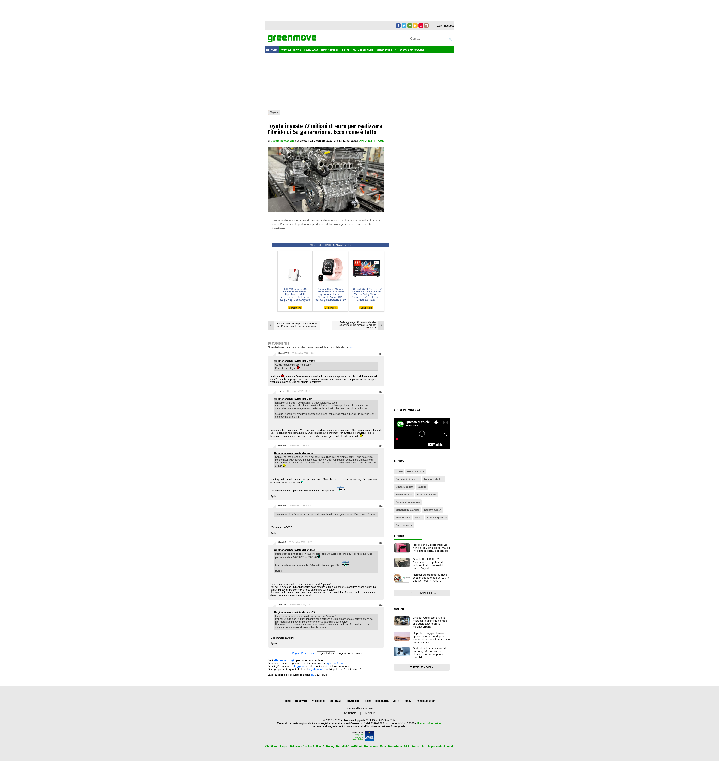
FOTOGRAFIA (382, 701)
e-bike (399, 471)
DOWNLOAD (353, 701)
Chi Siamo (271, 746)
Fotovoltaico (403, 517)
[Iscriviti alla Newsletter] (409, 25)
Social (415, 746)
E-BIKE (345, 50)
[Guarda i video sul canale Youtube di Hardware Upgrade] (420, 25)
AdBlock (356, 746)
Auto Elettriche (371, 140)
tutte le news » (421, 667)
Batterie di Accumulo (408, 502)
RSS (406, 746)
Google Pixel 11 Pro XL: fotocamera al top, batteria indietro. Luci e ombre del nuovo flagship (428, 564)
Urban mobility (404, 486)
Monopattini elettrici (407, 509)
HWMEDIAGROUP (425, 701)
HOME (287, 701)
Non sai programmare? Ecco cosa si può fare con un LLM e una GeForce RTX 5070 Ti (431, 577)
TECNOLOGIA (311, 50)
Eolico (418, 517)
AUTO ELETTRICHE (291, 50)
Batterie (422, 486)
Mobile (370, 713)
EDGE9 (367, 701)
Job (423, 746)
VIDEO (396, 701)
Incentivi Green (432, 509)
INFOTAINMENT (329, 50)
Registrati (449, 25)
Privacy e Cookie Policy (305, 746)
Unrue (281, 391)
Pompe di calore (426, 494)
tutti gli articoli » (422, 592)
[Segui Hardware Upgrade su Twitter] (404, 25)
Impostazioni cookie (441, 746)
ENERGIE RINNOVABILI (411, 50)
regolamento (316, 669)
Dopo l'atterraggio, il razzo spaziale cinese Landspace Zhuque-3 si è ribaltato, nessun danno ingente (431, 637)
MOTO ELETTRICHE (363, 50)
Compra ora (295, 308)
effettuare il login (284, 660)
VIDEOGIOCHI (319, 701)
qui (313, 674)
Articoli (400, 536)
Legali (284, 746)
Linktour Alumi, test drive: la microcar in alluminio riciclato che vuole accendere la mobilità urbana (430, 622)
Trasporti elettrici (434, 479)
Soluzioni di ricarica (407, 479)
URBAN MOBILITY (386, 50)
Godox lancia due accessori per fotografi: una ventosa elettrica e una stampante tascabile (429, 653)
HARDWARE (301, 701)
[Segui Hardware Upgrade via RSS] (415, 25)
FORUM (407, 701)
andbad (282, 445)
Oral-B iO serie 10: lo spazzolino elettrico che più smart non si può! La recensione (296, 325)
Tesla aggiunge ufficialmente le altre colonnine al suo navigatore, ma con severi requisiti (357, 325)
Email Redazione (391, 746)
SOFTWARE (336, 701)
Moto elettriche (415, 471)
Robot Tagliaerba (437, 517)
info (351, 347)
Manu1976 (283, 353)
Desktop (350, 713)
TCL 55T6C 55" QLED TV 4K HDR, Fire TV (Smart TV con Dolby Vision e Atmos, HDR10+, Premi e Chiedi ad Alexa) (366, 294)
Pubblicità (342, 746)
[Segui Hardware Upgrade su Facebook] (398, 25)
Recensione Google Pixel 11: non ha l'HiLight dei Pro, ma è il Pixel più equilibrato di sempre (431, 547)
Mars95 (282, 542)
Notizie (399, 608)
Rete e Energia (404, 494)
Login (439, 25)
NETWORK (271, 50)
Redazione (371, 746)
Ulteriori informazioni (429, 723)
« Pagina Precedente (302, 653)
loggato (299, 666)
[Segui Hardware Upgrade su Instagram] (426, 25)
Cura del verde (404, 525)
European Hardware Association (357, 737)
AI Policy (328, 746)
